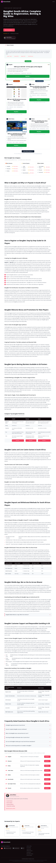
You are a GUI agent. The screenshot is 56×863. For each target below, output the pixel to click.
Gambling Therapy (7, 848)
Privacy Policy (29, 847)
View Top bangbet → (9, 30)
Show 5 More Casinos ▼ (28, 151)
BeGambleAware (16, 848)
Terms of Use (29, 849)
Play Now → (28, 76)
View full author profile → (11, 808)
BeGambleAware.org (38, 153)
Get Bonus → (47, 756)
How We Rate (29, 852)
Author (53, 1)
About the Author (29, 855)
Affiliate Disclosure (29, 850)
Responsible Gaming (30, 853)
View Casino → (16, 166)
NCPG (22, 848)
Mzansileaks (6, 1)
